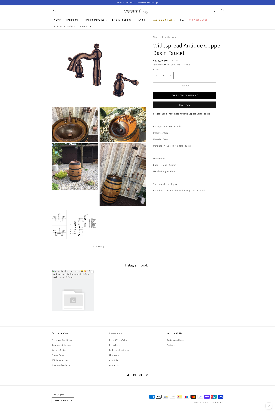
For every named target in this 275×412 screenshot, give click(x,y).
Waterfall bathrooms (165, 37)
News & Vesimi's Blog (119, 340)
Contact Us (114, 365)
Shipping (168, 64)
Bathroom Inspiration (119, 350)
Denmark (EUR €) (61, 400)
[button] (55, 10)
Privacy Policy (58, 355)
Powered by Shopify (216, 402)
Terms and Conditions (62, 340)
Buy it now (184, 104)
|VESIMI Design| (204, 402)
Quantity (156, 69)
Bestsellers (114, 345)
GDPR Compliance (60, 360)
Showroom (114, 355)
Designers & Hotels (175, 340)
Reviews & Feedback (61, 365)
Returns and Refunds (61, 345)
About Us (113, 360)
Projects (170, 345)
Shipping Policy (59, 350)
